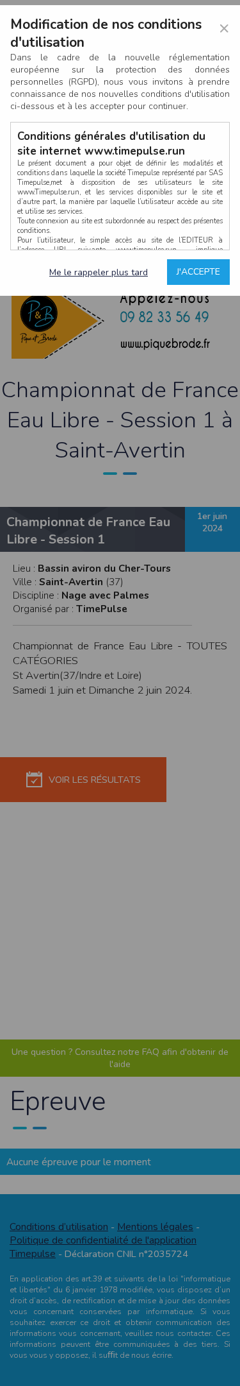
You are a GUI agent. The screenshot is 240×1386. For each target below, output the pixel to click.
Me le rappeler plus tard (98, 272)
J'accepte (198, 272)
